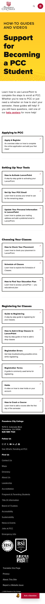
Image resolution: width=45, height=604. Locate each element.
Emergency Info (9, 534)
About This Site (10, 579)
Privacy (6, 573)
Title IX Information (10, 500)
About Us (6, 477)
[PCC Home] (8, 6)
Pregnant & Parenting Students (16, 494)
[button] (40, 6)
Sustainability (8, 517)
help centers (13, 112)
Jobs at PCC (7, 528)
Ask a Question (30, 595)
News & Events (8, 522)
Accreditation (8, 488)
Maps (4, 466)
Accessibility (7, 511)
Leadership (7, 483)
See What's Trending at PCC (14, 449)
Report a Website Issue (13, 585)
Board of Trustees (10, 505)
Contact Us (7, 460)
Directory (6, 471)
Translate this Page (11, 568)
